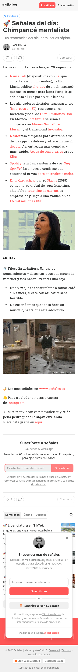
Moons (37, 124)
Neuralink (18, 76)
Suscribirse (47, 5)
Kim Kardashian (23, 180)
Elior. (14, 156)
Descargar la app (54, 661)
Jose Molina (19, 45)
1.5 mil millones (53, 114)
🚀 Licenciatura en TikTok (23, 525)
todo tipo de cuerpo (42, 190)
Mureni (16, 129)
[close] (67, 538)
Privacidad (54, 650)
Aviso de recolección (39, 654)
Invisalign (56, 129)
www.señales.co (52, 388)
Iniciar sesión (66, 5)
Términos (66, 650)
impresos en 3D (23, 108)
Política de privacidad (48, 622)
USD (69, 114)
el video (39, 86)
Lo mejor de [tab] (12, 514)
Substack (23, 667)
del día (15, 146)
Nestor (15, 136)
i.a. (58, 76)
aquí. (39, 422)
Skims (52, 180)
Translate (11, 15)
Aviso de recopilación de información (39, 480)
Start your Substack (29, 661)
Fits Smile (36, 119)
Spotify (16, 163)
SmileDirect (53, 124)
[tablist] (25, 515)
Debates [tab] (41, 514)
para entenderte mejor (55, 173)
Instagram (16, 402)
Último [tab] (27, 514)
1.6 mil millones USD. (26, 201)
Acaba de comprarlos (46, 151)
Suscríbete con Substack (41, 605)
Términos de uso (51, 614)
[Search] (71, 515)
